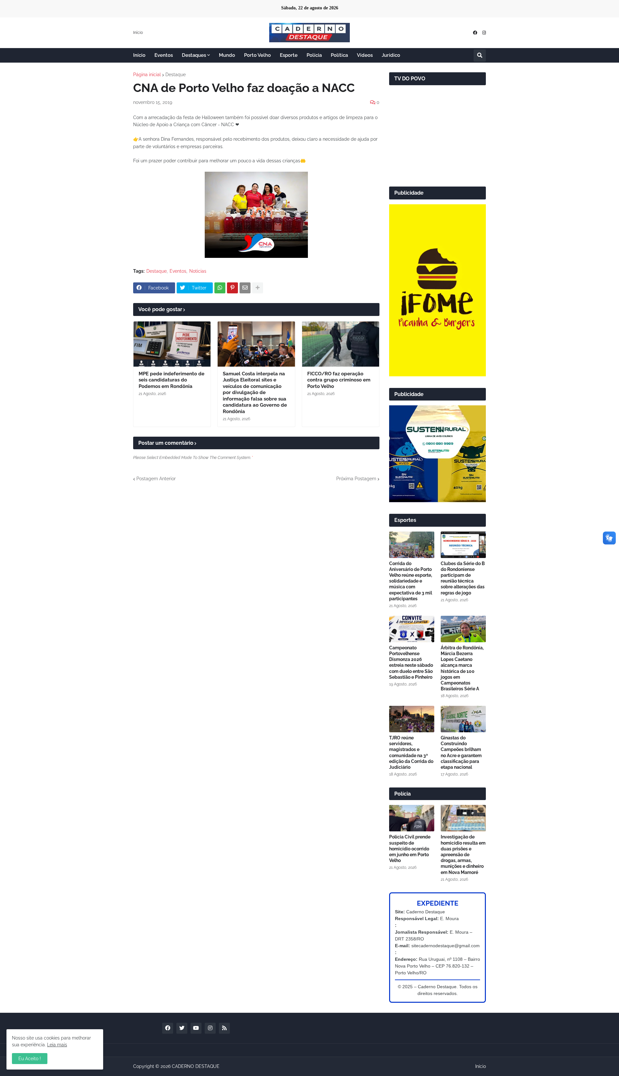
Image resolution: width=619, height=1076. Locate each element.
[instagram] (484, 32)
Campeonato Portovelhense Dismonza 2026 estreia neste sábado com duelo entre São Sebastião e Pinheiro (411, 662)
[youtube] (196, 1028)
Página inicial (147, 74)
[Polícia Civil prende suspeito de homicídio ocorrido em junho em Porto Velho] (411, 818)
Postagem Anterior (156, 478)
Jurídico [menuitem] (391, 55)
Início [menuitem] (139, 55)
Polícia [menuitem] (314, 55)
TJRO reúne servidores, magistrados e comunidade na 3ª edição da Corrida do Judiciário (411, 752)
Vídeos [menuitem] (365, 55)
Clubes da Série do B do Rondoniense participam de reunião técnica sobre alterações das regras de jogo (463, 578)
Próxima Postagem (356, 478)
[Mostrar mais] (257, 287)
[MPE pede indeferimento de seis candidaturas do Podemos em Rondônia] (172, 344)
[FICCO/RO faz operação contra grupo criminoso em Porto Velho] (340, 344)
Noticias (197, 271)
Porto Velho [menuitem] (257, 55)
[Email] (245, 287)
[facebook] (475, 32)
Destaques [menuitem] (194, 55)
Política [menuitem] (339, 55)
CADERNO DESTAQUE (196, 1066)
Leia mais (57, 1044)
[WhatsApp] (219, 287)
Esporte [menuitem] (289, 55)
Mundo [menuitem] (227, 55)
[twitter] (181, 1028)
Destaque (175, 74)
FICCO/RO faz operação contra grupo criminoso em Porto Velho (338, 380)
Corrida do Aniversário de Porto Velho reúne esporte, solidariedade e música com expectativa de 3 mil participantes (410, 581)
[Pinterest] (232, 287)
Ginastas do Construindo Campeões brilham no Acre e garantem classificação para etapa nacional (461, 752)
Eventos (178, 271)
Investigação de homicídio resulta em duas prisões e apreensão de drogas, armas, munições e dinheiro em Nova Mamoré (463, 854)
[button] (480, 55)
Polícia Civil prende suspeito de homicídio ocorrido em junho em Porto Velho (409, 848)
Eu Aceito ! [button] (29, 1058)
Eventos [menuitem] (163, 55)
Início (138, 32)
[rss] (224, 1028)
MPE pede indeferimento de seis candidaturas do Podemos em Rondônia (171, 380)
